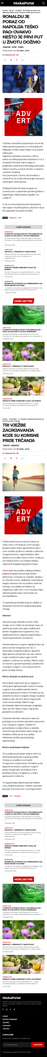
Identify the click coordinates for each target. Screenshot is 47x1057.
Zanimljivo (9, 265)
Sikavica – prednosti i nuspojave (20, 252)
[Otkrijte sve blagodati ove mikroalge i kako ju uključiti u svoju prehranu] (23, 314)
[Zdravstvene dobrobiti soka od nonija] (23, 386)
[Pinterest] (16, 60)
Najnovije (6, 47)
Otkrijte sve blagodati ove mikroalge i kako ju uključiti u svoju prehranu (23, 235)
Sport (11, 10)
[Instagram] (6, 1009)
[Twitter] (10, 60)
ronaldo (13, 218)
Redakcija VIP (12, 55)
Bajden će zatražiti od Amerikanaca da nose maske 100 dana (23, 284)
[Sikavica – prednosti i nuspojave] (23, 351)
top (19, 218)
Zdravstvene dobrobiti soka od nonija (20, 268)
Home (5, 10)
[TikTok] (10, 1009)
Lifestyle (9, 232)
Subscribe (37, 1045)
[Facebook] (5, 60)
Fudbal (18, 10)
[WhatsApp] (22, 60)
